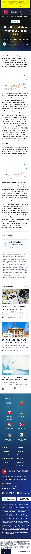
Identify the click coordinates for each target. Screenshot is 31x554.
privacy (1, 547)
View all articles (14, 247)
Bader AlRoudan (11, 43)
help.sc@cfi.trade (23, 479)
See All (27, 286)
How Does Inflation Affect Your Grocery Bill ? (21, 16)
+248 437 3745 (12, 479)
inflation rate (22, 132)
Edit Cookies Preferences (23, 551)
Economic (11, 16)
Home (3, 16)
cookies (27, 546)
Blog (6, 16)
